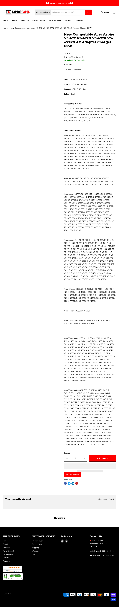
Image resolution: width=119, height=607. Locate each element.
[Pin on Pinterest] (76, 483)
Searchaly (16, 596)
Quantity (67, 453)
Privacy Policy (37, 541)
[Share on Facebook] (65, 483)
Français (79, 20)
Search (5, 544)
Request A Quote (72, 474)
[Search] (88, 12)
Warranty (35, 551)
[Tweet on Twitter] (69, 483)
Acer (68, 53)
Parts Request (55, 20)
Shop (14, 20)
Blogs (34, 554)
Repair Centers (38, 20)
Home (5, 20)
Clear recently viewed (106, 499)
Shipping (68, 20)
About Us (25, 20)
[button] (90, 466)
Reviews (6, 561)
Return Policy (37, 544)
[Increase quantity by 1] (84, 458)
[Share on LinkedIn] (72, 483)
